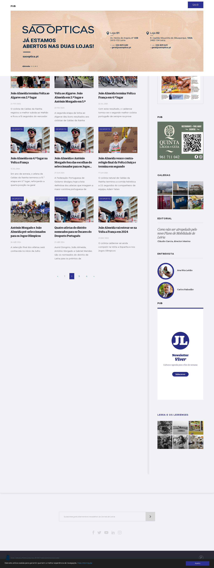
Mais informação (84, 563)
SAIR (196, 4)
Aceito (197, 563)
